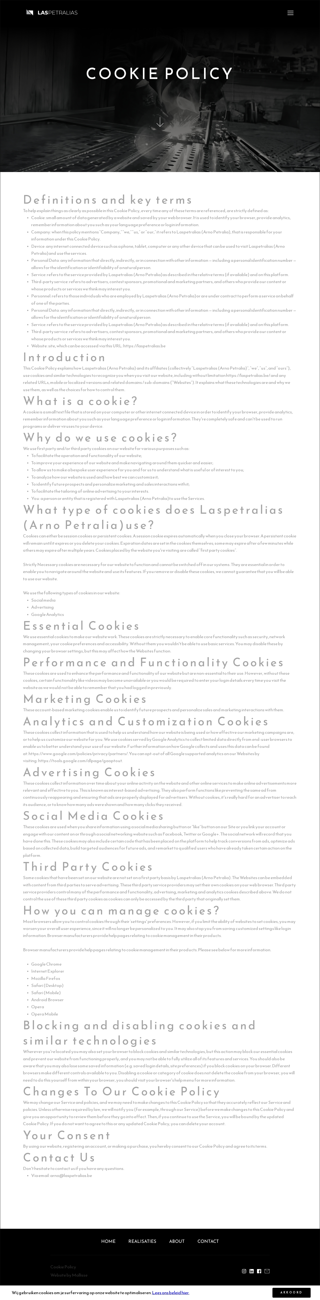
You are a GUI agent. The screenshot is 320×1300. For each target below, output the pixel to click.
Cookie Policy (63, 1266)
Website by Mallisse (69, 1275)
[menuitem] (108, 1242)
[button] (290, 13)
